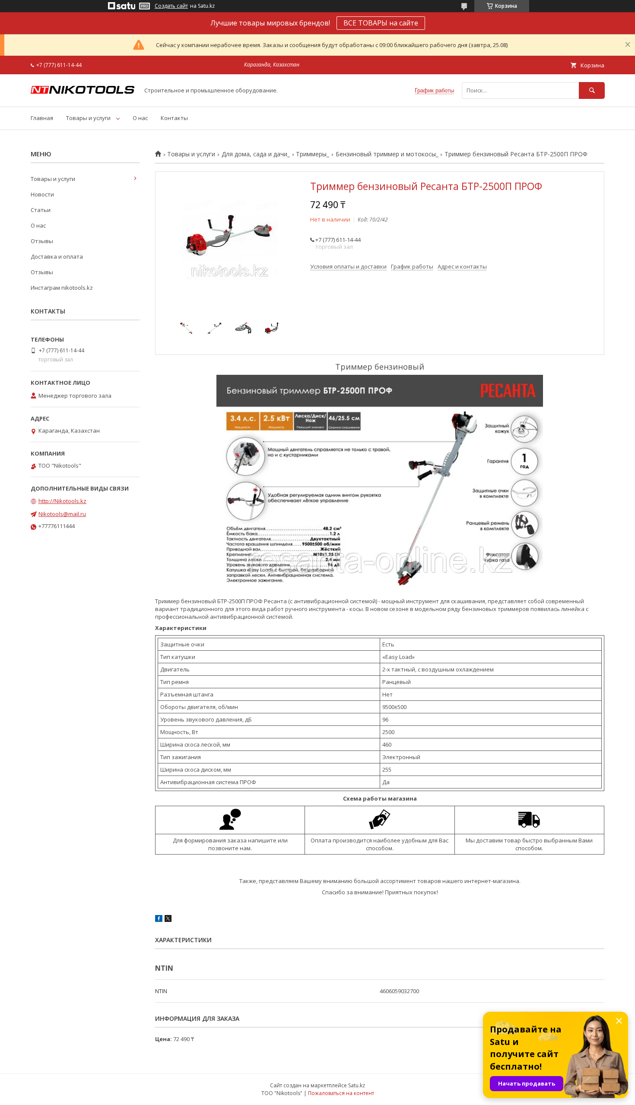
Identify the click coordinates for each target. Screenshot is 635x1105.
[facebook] (158, 920)
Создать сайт (171, 6)
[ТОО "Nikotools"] (82, 91)
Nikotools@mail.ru (62, 513)
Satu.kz (356, 1085)
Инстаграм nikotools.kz (62, 287)
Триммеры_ (312, 154)
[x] (168, 920)
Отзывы (42, 241)
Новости (42, 194)
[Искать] (592, 90)
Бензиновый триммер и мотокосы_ (387, 154)
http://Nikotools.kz (62, 500)
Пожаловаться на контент (341, 1093)
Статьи (41, 210)
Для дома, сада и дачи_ (256, 154)
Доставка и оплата (57, 256)
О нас (140, 118)
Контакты (174, 118)
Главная (42, 118)
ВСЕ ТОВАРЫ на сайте (380, 23)
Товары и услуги (88, 118)
